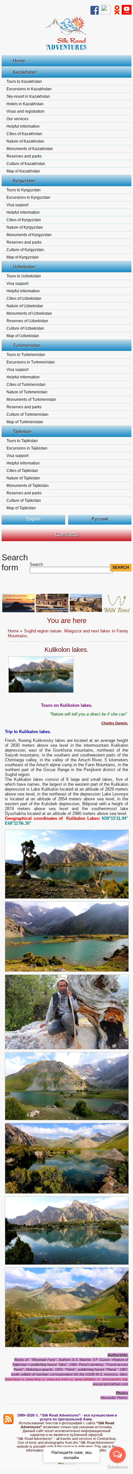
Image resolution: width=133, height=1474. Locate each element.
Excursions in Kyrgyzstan (28, 197)
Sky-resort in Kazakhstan (28, 96)
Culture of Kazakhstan (25, 163)
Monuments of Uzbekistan (29, 313)
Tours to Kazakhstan (24, 81)
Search (36, 564)
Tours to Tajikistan (22, 440)
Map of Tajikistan (21, 508)
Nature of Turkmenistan (26, 392)
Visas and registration (25, 111)
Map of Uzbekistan (22, 336)
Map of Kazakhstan (23, 171)
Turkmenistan (27, 345)
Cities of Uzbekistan (23, 298)
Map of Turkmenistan (24, 422)
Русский (100, 518)
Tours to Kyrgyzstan (23, 190)
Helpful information (23, 126)
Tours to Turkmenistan (25, 354)
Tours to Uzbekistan (23, 276)
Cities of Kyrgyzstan (23, 220)
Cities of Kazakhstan (24, 134)
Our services (17, 119)
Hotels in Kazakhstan (25, 104)
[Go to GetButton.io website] (117, 1467)
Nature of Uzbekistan (24, 306)
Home (19, 60)
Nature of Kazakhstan (25, 141)
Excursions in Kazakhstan (29, 89)
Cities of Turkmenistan (26, 384)
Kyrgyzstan (24, 180)
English (33, 518)
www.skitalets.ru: (88, 1379)
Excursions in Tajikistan (26, 448)
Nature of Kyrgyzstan (24, 227)
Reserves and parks (24, 156)
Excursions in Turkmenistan (30, 362)
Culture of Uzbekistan (25, 328)
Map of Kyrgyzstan (22, 257)
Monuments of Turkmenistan (31, 399)
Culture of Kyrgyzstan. (25, 250)
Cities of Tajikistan (22, 470)
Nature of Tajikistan (23, 478)
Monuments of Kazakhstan (29, 148)
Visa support (17, 205)
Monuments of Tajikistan (27, 485)
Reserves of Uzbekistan (27, 321)
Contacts (66, 534)
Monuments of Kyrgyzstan (29, 235)
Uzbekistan (24, 266)
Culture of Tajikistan (23, 500)
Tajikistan (22, 431)
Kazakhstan (25, 72)
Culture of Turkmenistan (27, 414)
